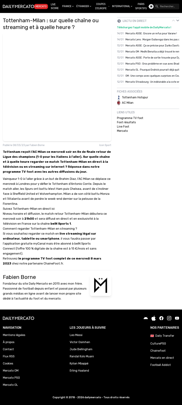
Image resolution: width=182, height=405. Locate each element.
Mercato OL (10, 385)
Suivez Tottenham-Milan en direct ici (29, 208)
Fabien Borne (37, 145)
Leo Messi (76, 335)
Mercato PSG (11, 377)
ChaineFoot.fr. (54, 263)
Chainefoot (158, 350)
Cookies (8, 363)
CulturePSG (158, 343)
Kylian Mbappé (79, 363)
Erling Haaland (79, 370)
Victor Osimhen (80, 342)
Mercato (41, 6)
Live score (55, 6)
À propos (8, 342)
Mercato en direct (162, 357)
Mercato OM (10, 370)
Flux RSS (9, 356)
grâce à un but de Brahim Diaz (55, 179)
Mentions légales (14, 335)
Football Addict (160, 365)
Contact (8, 349)
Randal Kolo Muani (82, 356)
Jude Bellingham (81, 349)
